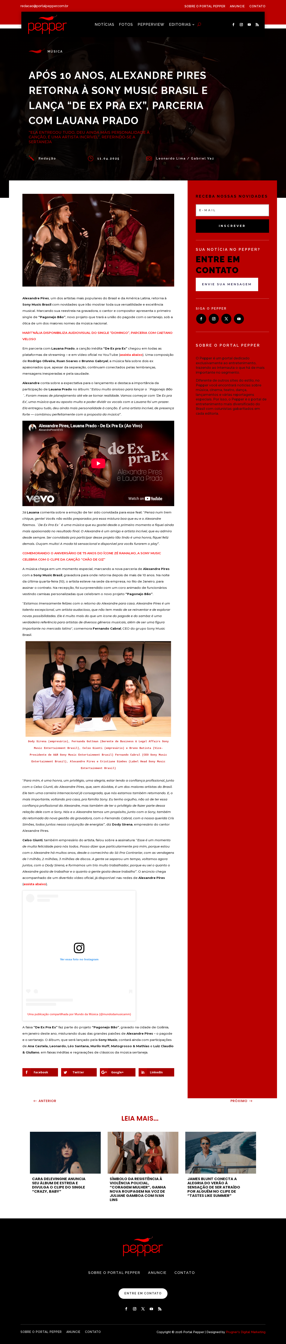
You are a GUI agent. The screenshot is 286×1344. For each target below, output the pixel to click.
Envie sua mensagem (227, 284)
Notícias (104, 25)
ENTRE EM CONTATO (143, 1293)
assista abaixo (131, 355)
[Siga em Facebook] (233, 25)
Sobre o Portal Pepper (204, 6)
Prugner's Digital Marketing (245, 1332)
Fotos (126, 25)
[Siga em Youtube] (249, 25)
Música (55, 51)
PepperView (151, 25)
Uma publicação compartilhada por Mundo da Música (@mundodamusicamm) (79, 1014)
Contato (257, 6)
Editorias (180, 25)
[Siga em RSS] (257, 25)
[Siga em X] (226, 319)
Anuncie (237, 6)
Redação (47, 158)
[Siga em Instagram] (241, 25)
